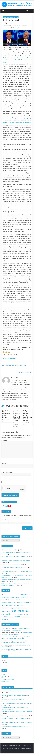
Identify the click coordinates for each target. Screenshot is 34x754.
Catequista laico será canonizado (14, 365)
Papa (9, 611)
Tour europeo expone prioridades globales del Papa (15, 726)
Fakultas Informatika (7, 628)
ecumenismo (5, 602)
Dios (3, 599)
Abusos (4, 595)
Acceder (4, 674)
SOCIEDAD (11, 617)
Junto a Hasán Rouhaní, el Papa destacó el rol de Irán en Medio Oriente (16, 416)
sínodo (17, 617)
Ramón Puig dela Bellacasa (8, 649)
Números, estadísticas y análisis (10, 17)
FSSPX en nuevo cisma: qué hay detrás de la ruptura (15, 695)
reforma (15, 614)
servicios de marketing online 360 (10, 641)
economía (25, 599)
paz (28, 611)
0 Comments (24, 25)
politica (9, 614)
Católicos (4, 597)
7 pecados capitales (24, 372)
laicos (23, 605)
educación (11, 602)
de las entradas (7, 677)
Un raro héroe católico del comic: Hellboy (6, 413)
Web (3, 480)
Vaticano (28, 617)
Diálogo (6, 600)
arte (19, 595)
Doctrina (21, 599)
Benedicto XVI (25, 595)
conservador (10, 27)
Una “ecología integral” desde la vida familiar (13, 716)
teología (22, 617)
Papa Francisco (19, 610)
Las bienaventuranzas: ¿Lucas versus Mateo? (13, 556)
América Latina (14, 595)
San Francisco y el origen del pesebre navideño (13, 567)
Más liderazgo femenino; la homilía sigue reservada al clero (17, 711)
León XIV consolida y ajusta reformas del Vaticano (14, 691)
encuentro (16, 602)
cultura (28, 597)
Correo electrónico (7, 472)
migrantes (13, 608)
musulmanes (24, 608)
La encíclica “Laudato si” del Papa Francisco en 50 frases (16, 560)
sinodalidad (5, 617)
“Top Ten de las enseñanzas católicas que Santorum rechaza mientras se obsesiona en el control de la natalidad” (17, 120)
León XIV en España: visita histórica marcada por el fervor (16, 722)
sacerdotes (26, 614)
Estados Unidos (16, 27)
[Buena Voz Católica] (3, 10)
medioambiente (6, 608)
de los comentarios (8, 679)
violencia (5, 619)
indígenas (10, 605)
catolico (4, 27)
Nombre (4, 463)
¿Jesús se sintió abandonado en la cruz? (12, 565)
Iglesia (5, 605)
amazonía (8, 595)
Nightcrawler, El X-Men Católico (10, 550)
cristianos (23, 597)
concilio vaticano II (11, 597)
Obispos (5, 611)
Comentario (5, 440)
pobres (3, 614)
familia (27, 602)
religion (20, 614)
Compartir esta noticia (9, 358)
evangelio (22, 602)
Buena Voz (16, 25)
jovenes (19, 605)
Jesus (14, 605)
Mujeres (18, 608)
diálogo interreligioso (14, 599)
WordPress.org (5, 681)
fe (30, 602)
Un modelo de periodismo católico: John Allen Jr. (14, 718)
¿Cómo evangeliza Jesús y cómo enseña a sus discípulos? (16, 552)
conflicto (18, 597)
